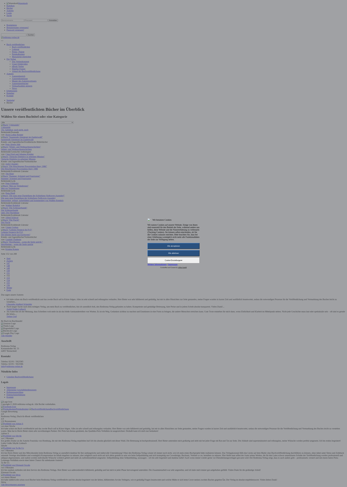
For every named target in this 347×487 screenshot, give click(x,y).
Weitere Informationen (157, 264)
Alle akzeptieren (173, 246)
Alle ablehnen (173, 253)
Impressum (172, 264)
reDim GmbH (182, 267)
